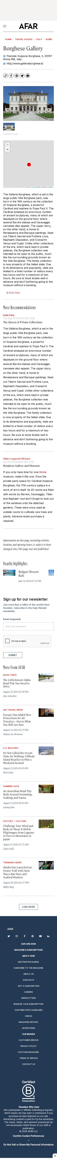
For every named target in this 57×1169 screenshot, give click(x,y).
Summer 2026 (11, 786)
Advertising (28, 1028)
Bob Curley (8, 772)
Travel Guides (23, 39)
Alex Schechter (10, 695)
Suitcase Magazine (28, 1052)
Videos (28, 1016)
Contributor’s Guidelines (29, 1010)
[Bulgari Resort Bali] (9, 573)
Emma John (8, 807)
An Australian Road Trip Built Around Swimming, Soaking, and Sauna (17, 794)
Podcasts (28, 980)
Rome (49, 39)
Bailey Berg (8, 886)
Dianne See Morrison (13, 734)
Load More (28, 907)
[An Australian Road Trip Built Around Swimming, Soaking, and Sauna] (46, 789)
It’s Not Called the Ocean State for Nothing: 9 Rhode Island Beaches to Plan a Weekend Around (19, 758)
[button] (29, 164)
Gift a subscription (28, 986)
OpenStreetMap (36, 187)
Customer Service (28, 1040)
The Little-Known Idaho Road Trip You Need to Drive (17, 683)
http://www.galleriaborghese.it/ (25, 63)
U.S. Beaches (10, 748)
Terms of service (28, 1058)
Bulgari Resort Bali (29, 573)
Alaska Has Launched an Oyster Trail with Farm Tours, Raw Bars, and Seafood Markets (17, 872)
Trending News (12, 862)
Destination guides (28, 962)
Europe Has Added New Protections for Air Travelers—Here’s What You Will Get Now (17, 719)
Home (8, 39)
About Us (28, 974)
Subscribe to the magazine (28, 968)
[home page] (28, 26)
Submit (12, 655)
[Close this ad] (55, 1155)
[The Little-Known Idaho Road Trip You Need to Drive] (46, 678)
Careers (28, 992)
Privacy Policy (28, 1046)
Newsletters (28, 998)
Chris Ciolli (8, 848)
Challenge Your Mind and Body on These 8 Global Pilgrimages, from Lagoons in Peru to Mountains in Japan (18, 832)
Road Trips (10, 675)
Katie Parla (8, 315)
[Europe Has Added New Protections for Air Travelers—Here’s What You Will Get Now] (46, 712)
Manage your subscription (28, 1004)
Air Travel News (13, 709)
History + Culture (14, 821)
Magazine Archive (28, 1022)
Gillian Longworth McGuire (16, 458)
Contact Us (28, 1064)
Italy (39, 39)
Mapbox (51, 187)
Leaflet (28, 187)
